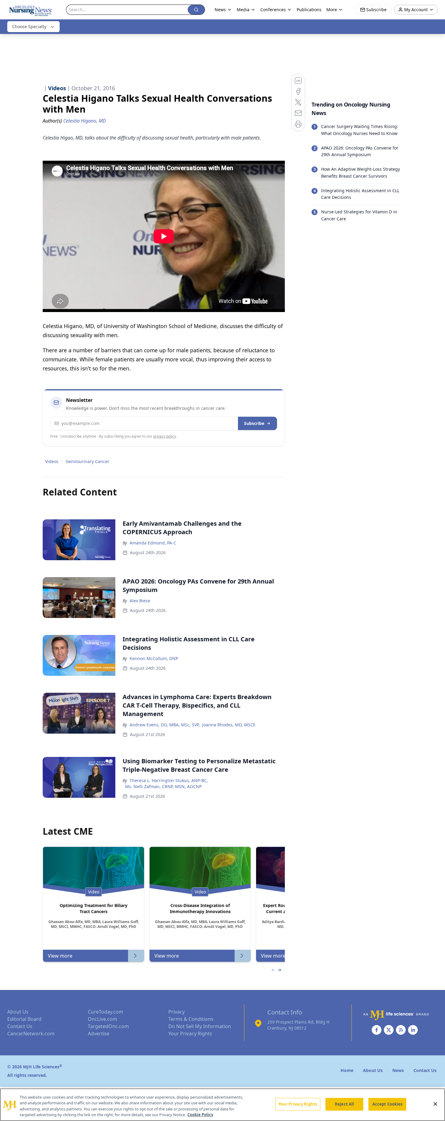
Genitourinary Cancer (87, 461)
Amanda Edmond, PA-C (153, 543)
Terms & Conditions (190, 1019)
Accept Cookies (387, 1104)
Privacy (176, 1011)
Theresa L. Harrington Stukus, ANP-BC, (169, 780)
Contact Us (19, 1026)
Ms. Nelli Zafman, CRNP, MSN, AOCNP (163, 786)
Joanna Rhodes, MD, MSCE (228, 725)
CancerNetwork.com (30, 1033)
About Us (17, 1011)
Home (347, 1070)
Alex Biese (140, 600)
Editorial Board (24, 1019)
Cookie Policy (200, 1114)
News (220, 9)
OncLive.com (102, 1019)
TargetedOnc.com (108, 1026)
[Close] (435, 1103)
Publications (309, 9)
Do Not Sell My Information (199, 1026)
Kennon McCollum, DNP (154, 658)
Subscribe (254, 423)
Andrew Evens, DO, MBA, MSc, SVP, (165, 725)
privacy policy (164, 436)
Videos (51, 461)
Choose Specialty (29, 26)
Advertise (98, 1033)
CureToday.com (105, 1011)
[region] (222, 1104)
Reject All (344, 1104)
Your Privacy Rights (190, 1033)
